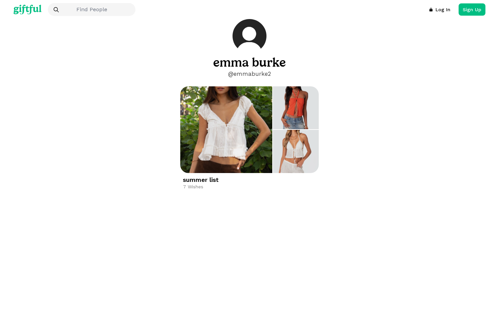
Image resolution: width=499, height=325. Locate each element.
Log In (443, 9)
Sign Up (472, 9)
